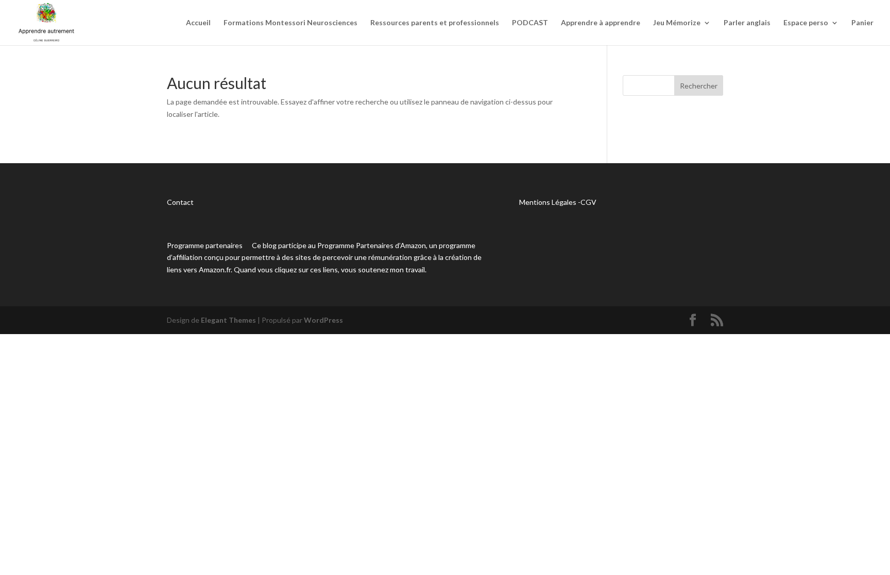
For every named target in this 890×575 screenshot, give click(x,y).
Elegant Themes (228, 320)
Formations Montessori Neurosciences (290, 23)
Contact (180, 202)
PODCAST (530, 23)
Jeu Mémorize (676, 23)
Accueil (198, 23)
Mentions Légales (547, 202)
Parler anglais (747, 23)
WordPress (323, 320)
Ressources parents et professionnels (434, 23)
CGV (588, 202)
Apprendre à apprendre (600, 23)
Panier (862, 23)
